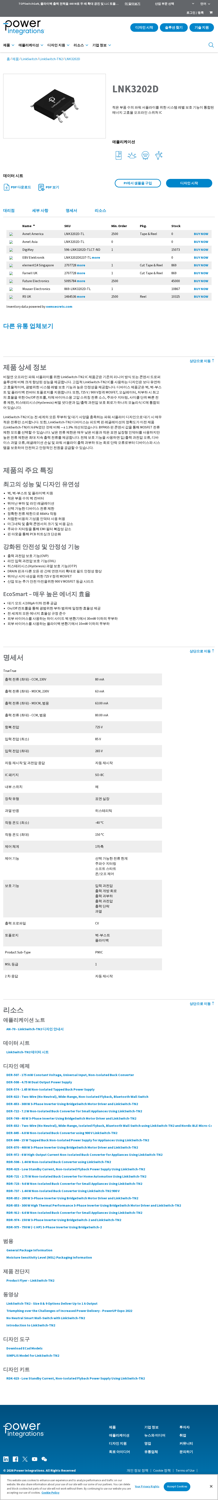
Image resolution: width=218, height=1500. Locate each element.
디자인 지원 (56, 45)
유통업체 (151, 1451)
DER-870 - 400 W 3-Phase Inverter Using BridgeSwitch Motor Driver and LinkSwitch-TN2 (72, 1147)
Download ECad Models (24, 1348)
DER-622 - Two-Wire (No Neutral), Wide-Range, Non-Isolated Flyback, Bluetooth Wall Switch (77, 1096)
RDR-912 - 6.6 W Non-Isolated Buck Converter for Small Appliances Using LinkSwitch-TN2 (74, 1212)
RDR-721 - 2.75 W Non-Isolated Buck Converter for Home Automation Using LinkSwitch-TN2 (76, 1176)
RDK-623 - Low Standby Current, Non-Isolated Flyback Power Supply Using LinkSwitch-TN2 (75, 1378)
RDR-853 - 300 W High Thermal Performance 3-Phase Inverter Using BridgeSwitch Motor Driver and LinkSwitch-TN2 (93, 1205)
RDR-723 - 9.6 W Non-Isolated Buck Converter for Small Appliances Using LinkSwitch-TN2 (74, 1183)
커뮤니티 (186, 1443)
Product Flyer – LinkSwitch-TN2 (30, 1280)
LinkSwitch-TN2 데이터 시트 (27, 1052)
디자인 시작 (144, 27)
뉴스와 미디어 (154, 1435)
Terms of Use (185, 1470)
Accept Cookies (177, 1486)
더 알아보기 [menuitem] (132, 3)
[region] (109, 1487)
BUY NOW (201, 234)
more (96, 257)
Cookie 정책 (162, 1470)
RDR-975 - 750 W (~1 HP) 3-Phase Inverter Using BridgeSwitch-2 (54, 1227)
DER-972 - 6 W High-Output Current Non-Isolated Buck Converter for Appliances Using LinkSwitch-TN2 (84, 1154)
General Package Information (29, 1250)
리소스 (79, 45)
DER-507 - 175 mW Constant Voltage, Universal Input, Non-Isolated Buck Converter (70, 1075)
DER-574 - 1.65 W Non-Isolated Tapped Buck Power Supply (50, 1089)
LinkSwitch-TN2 (51, 59)
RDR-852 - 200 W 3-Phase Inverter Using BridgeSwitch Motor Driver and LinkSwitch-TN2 (72, 1198)
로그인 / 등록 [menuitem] (195, 12)
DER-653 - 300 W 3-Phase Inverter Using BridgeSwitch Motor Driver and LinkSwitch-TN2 (72, 1104)
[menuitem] (211, 13)
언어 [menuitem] (203, 3)
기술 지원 (202, 27)
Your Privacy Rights (147, 1486)
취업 (182, 1435)
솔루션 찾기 (174, 27)
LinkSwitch (29, 59)
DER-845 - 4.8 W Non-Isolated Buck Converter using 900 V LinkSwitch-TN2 (61, 1133)
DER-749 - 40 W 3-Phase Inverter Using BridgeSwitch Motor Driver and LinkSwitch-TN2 (71, 1118)
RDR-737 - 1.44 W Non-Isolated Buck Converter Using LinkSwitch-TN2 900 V (63, 1191)
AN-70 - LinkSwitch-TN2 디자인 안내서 (35, 1029)
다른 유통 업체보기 (28, 326)
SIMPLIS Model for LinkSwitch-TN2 (32, 1355)
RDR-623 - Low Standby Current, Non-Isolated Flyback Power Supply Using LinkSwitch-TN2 (75, 1169)
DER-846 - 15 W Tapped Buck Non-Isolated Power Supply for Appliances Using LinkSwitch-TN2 (77, 1140)
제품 (6, 45)
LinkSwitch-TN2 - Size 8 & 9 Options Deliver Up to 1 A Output (52, 1303)
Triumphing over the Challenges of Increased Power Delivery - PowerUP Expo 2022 (69, 1311)
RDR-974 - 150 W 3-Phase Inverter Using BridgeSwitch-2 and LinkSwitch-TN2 (63, 1220)
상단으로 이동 (200, 361)
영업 (147, 1443)
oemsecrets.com (59, 306)
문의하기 (186, 1451)
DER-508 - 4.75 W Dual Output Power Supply (39, 1082)
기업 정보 (99, 45)
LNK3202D (72, 59)
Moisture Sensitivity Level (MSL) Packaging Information (49, 1257)
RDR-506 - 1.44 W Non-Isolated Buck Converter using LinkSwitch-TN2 (58, 1162)
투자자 (184, 1427)
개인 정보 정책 (137, 1470)
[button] (54, 105)
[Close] (211, 1486)
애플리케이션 (29, 45)
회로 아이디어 (119, 1451)
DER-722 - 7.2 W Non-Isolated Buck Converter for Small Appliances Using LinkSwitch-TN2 (74, 1111)
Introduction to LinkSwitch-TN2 (30, 1325)
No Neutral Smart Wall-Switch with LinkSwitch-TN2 (45, 1318)
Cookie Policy (50, 1493)
